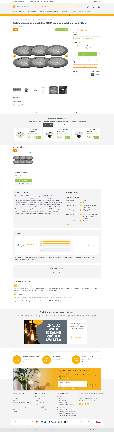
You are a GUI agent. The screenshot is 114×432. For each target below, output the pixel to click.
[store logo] (20, 6)
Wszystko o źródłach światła (64, 408)
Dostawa (37, 400)
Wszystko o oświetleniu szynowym (66, 410)
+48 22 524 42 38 (53, 301)
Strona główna (16, 19)
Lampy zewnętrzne (31, 11)
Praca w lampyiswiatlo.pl (19, 408)
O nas (14, 396)
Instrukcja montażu (62, 400)
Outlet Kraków (16, 398)
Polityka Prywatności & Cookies (21, 406)
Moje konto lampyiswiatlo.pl (42, 396)
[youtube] (88, 404)
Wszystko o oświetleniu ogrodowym (66, 404)
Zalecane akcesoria (48, 112)
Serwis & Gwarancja (40, 402)
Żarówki (74, 11)
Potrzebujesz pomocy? (35, 112)
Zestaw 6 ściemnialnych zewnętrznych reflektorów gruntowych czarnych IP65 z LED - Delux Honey (22, 173)
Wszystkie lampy (61, 396)
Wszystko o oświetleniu (63, 402)
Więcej (68, 224)
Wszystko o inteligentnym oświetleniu (66, 411)
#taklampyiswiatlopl (18, 410)
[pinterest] (85, 404)
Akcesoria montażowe (62, 125)
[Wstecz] (14, 56)
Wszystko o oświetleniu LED (64, 406)
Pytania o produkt (80, 112)
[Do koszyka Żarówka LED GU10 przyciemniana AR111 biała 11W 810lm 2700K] (38, 137)
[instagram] (82, 404)
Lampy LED (41, 11)
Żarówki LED (48, 125)
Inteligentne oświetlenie (52, 11)
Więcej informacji (30, 259)
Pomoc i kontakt (97, 1)
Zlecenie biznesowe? (40, 410)
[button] (57, 15)
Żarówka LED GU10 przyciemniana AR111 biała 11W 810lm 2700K (33, 130)
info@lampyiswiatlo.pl (30, 301)
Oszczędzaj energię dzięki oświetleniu (66, 415)
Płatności (37, 398)
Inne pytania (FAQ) (39, 408)
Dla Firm (81, 11)
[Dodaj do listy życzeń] (99, 54)
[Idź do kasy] (66, 56)
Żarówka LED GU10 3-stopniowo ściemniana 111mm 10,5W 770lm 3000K (93, 130)
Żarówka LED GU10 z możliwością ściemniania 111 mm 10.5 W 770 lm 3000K (63, 130)
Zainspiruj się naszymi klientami (65, 112)
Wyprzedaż (87, 11)
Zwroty (37, 404)
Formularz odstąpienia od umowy (43, 406)
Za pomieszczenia (65, 11)
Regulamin (15, 400)
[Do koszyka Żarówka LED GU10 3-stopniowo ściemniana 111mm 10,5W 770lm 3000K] (96, 137)
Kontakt (15, 411)
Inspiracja (59, 398)
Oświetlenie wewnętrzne (18, 11)
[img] (40, 56)
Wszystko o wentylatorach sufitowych (67, 413)
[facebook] (80, 404)
